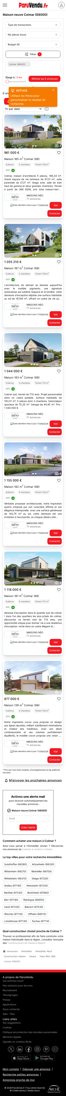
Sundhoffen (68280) (15, 864)
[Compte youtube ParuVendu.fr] (55, 1049)
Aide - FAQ (9, 1013)
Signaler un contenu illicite (17, 1041)
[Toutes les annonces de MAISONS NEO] (15, 197)
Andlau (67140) (12, 885)
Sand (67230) (12, 906)
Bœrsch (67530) (34, 906)
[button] (30, 146)
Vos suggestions (12, 1022)
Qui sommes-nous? (13, 980)
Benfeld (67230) (13, 892)
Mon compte (11, 1069)
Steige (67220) (40, 878)
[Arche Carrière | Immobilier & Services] (54, 1089)
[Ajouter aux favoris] (59, 153)
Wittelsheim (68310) (15, 878)
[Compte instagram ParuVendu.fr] (37, 1049)
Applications (9, 1004)
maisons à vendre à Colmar (37, 849)
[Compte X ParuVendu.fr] (11, 1049)
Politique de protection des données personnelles (30, 1032)
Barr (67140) (11, 899)
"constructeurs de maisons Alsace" (26, 942)
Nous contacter (11, 1009)
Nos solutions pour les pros (17, 985)
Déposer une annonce (36, 1069)
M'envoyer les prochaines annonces (35, 780)
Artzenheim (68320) (43, 864)
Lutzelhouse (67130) (15, 921)
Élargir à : (14, 77)
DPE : (10, 170)
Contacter (54, 213)
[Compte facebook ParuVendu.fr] (29, 1049)
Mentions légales (12, 1036)
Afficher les (45, 78)
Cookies (7, 1027)
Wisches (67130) (13, 914)
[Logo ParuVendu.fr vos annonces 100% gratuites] (33, 9)
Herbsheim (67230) (37, 885)
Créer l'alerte (28, 827)
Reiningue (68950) (33, 899)
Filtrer (35, 54)
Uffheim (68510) (37, 914)
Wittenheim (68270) (15, 871)
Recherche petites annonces (21, 1074)
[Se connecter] (61, 5)
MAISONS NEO (35, 195)
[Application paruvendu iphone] (21, 1058)
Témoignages (10, 995)
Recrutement (10, 990)
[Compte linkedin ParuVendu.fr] (20, 1049)
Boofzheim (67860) (38, 892)
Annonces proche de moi (19, 1080)
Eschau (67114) (40, 921)
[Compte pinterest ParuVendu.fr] (46, 1049)
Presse (6, 999)
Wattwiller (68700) (41, 871)
